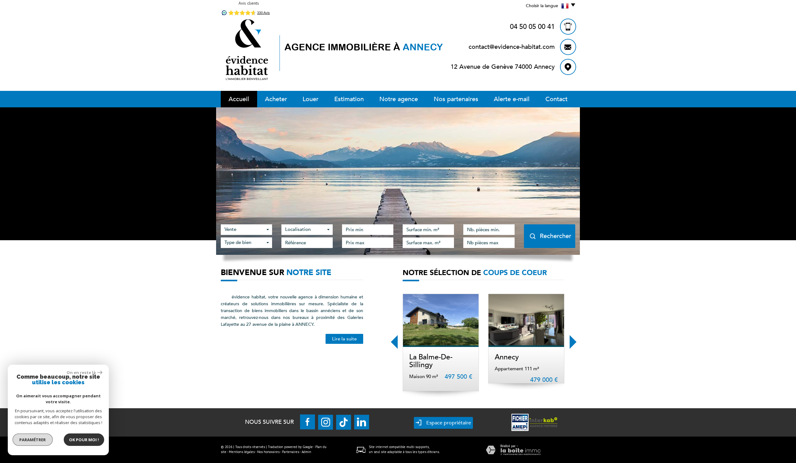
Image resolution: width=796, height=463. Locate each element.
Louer (310, 99)
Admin (306, 452)
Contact (556, 99)
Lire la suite (344, 339)
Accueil (239, 99)
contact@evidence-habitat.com (512, 47)
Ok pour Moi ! (84, 439)
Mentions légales (242, 452)
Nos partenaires (456, 99)
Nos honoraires (268, 452)
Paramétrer (33, 439)
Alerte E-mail (512, 99)
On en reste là (81, 372)
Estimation (349, 99)
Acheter (276, 99)
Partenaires (290, 452)
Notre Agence (398, 99)
